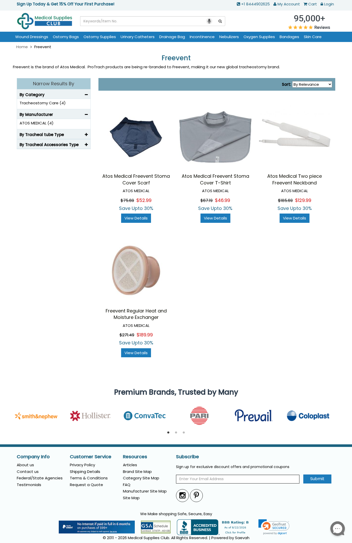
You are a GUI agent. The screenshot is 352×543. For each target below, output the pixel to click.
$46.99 (222, 200)
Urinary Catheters (138, 36)
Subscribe (187, 456)
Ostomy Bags (66, 36)
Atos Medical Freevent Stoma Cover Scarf (136, 179)
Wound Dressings (31, 36)
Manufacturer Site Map (145, 491)
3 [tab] (183, 432)
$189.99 (145, 335)
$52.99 (144, 200)
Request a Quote (86, 484)
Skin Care (313, 36)
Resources (135, 456)
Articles (130, 465)
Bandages (289, 36)
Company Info (33, 456)
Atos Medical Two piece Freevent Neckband (294, 179)
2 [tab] (176, 432)
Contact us (28, 471)
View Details (136, 218)
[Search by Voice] (209, 21)
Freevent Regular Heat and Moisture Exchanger (136, 314)
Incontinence (202, 36)
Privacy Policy (82, 465)
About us (25, 465)
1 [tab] (168, 432)
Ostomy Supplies (99, 36)
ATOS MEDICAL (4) (37, 123)
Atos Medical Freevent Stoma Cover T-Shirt (215, 179)
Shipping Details (85, 471)
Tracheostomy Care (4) (43, 103)
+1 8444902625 (255, 4)
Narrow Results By (53, 83)
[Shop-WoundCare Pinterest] (196, 495)
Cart (312, 4)
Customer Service (90, 456)
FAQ (126, 484)
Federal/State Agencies (40, 478)
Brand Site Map (137, 471)
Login (329, 4)
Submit (317, 479)
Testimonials (29, 484)
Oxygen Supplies (259, 36)
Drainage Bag (172, 36)
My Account (289, 4)
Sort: (286, 84)
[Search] (220, 21)
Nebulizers (229, 36)
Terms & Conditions (89, 478)
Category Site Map (141, 478)
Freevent (176, 58)
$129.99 (303, 200)
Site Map (131, 497)
